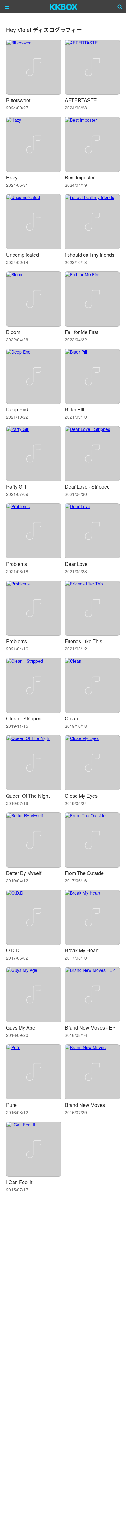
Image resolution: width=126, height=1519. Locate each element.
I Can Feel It (19, 1182)
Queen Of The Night (28, 795)
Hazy (11, 177)
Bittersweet (18, 100)
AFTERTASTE (81, 100)
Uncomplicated (22, 254)
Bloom (13, 332)
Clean (71, 718)
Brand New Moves (85, 1104)
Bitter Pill (74, 409)
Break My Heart (81, 950)
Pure (11, 1104)
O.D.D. (13, 950)
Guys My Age (20, 1027)
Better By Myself (23, 872)
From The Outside (84, 872)
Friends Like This (83, 641)
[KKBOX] (63, 6)
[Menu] (7, 6)
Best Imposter (79, 177)
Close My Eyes (81, 795)
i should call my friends (89, 254)
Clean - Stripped (24, 718)
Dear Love (76, 563)
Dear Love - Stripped (87, 486)
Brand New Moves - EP (90, 1027)
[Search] (120, 6)
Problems (16, 563)
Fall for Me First (81, 332)
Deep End (17, 409)
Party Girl (16, 486)
